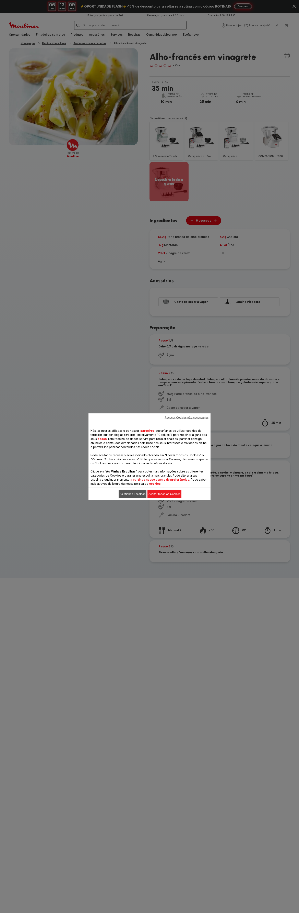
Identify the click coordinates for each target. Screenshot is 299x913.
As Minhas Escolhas (132, 493)
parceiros (147, 430)
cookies (155, 483)
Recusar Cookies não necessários (186, 417)
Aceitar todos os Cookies (164, 493)
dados (102, 438)
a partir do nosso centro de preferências (159, 479)
